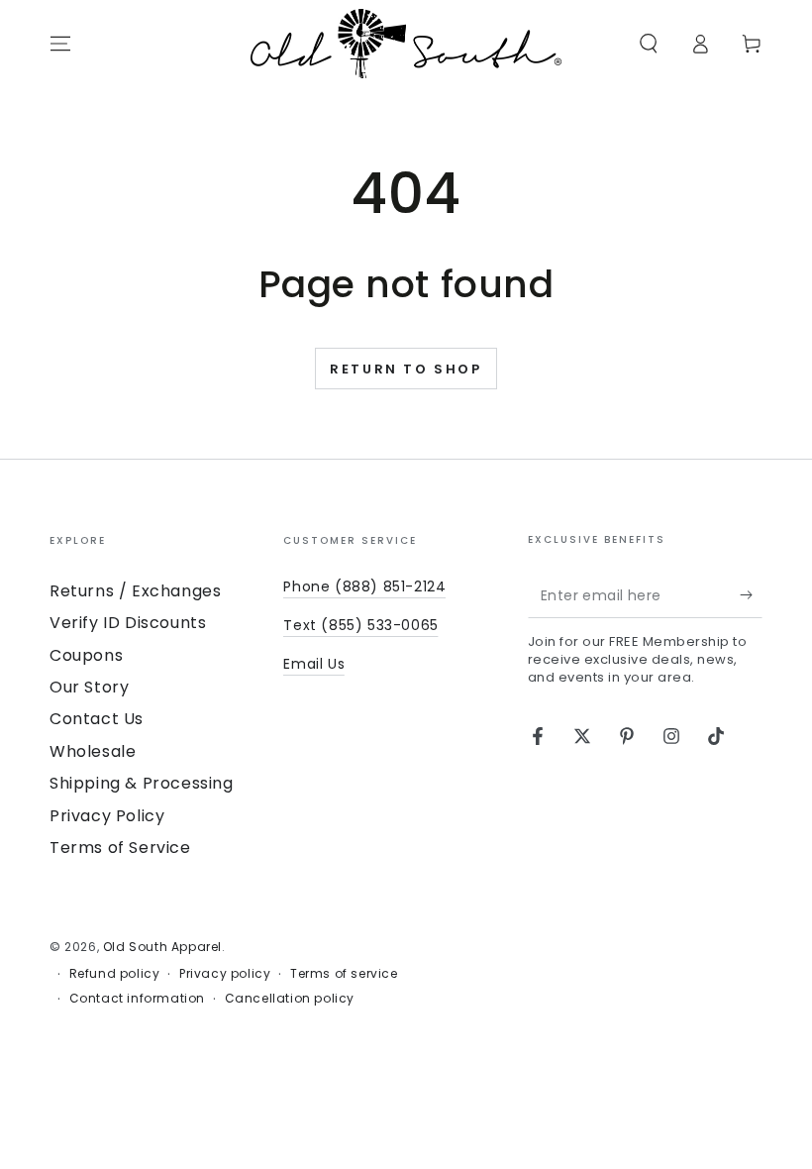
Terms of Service (120, 847)
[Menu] (60, 43)
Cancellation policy (290, 999)
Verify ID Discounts (128, 622)
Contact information (137, 999)
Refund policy (114, 974)
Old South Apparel (162, 946)
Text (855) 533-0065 (360, 625)
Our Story (89, 687)
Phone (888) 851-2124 (364, 586)
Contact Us (97, 718)
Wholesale (93, 751)
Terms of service (344, 974)
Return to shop (405, 369)
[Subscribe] (751, 595)
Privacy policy (224, 974)
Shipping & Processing (142, 783)
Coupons (86, 655)
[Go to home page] (406, 43)
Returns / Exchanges (135, 591)
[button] (648, 43)
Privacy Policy (107, 815)
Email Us (314, 664)
